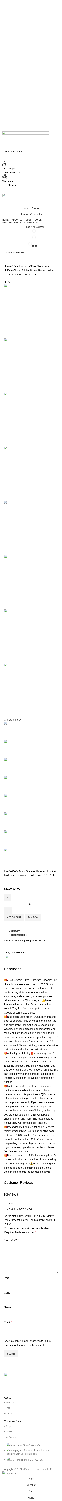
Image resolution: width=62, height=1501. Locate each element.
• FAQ (7, 1408)
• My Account (10, 1437)
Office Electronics (39, 266)
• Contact (8, 1413)
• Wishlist (8, 1431)
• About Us (9, 1402)
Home (7, 266)
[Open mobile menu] (31, 190)
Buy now (33, 917)
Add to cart (14, 917)
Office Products (20, 266)
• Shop (7, 1426)
